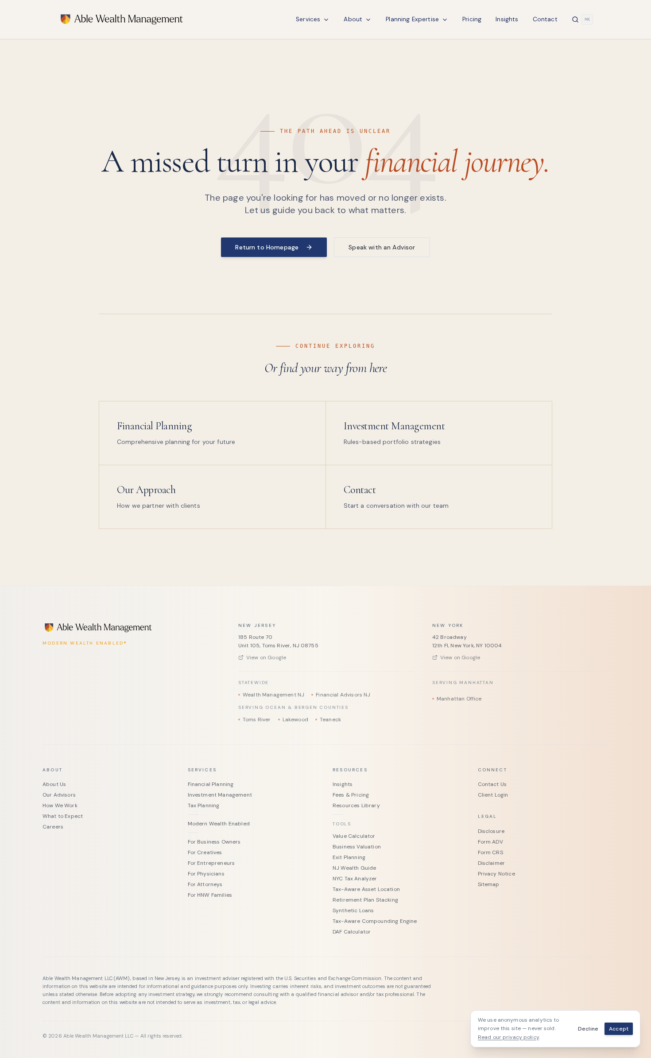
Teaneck (330, 719)
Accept (618, 1028)
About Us (54, 784)
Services (308, 19)
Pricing (471, 19)
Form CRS (490, 852)
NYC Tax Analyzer (355, 878)
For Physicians (206, 873)
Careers (53, 826)
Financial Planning (211, 784)
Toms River (257, 719)
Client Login (493, 794)
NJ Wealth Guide (354, 867)
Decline (588, 1028)
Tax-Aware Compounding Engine (375, 921)
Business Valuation (357, 846)
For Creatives (205, 852)
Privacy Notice (496, 873)
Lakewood (295, 719)
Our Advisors (59, 794)
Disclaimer (491, 863)
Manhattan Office (459, 698)
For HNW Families (210, 895)
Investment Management (220, 794)
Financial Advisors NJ (343, 694)
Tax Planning (204, 805)
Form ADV (490, 841)
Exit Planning (349, 857)
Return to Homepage (266, 247)
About (353, 19)
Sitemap (489, 884)
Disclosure (491, 831)
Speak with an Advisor (382, 247)
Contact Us (492, 784)
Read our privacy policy (508, 1037)
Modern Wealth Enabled (219, 823)
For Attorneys (205, 884)
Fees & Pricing (351, 794)
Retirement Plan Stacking (365, 899)
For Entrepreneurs (211, 863)
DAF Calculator (352, 931)
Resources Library (356, 805)
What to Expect (63, 816)
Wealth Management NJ (273, 694)
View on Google (266, 657)
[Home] (122, 19)
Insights (507, 19)
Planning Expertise (412, 19)
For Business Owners (214, 841)
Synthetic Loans (353, 910)
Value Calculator (354, 836)
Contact (545, 19)
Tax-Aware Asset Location (366, 889)
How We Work (60, 805)
